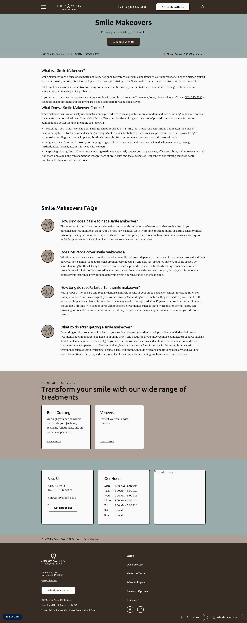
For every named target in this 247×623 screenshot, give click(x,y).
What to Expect (136, 582)
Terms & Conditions (65, 610)
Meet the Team (136, 573)
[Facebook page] (130, 609)
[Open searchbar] (203, 7)
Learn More (54, 441)
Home (130, 555)
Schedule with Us (173, 6)
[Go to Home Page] (69, 7)
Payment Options (137, 591)
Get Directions (63, 507)
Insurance (133, 600)
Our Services (135, 564)
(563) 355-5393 (92, 54)
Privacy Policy (48, 610)
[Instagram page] (140, 609)
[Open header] (44, 7)
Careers (79, 610)
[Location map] (179, 497)
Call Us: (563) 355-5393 (132, 6)
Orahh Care (89, 610)
